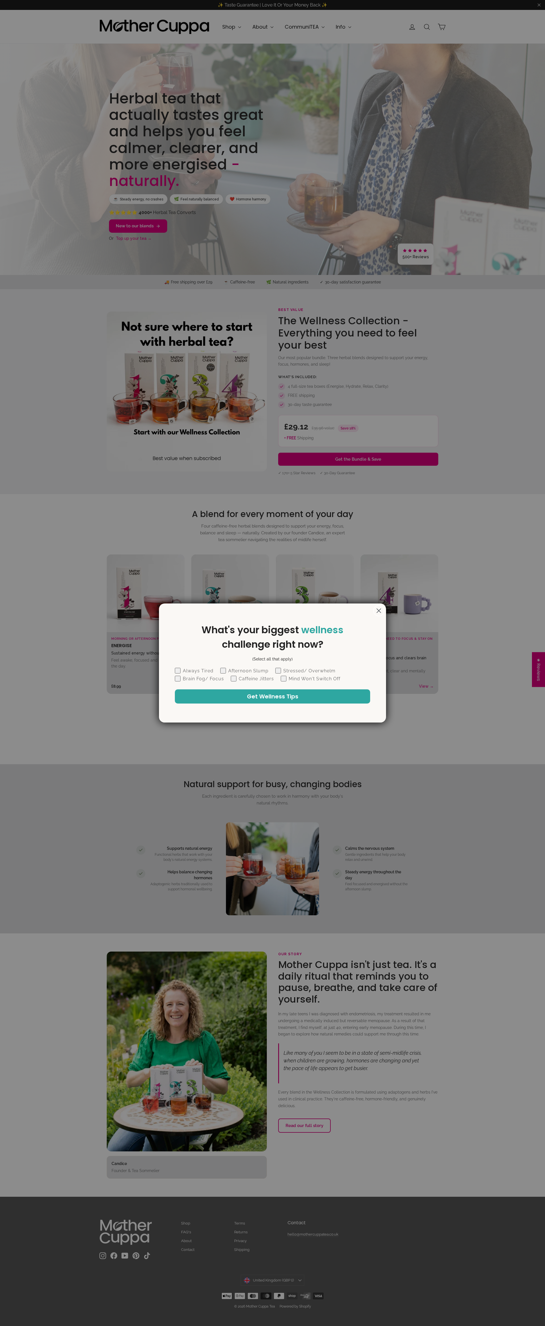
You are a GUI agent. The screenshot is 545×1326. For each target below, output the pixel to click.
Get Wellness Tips (272, 696)
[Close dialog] (379, 611)
